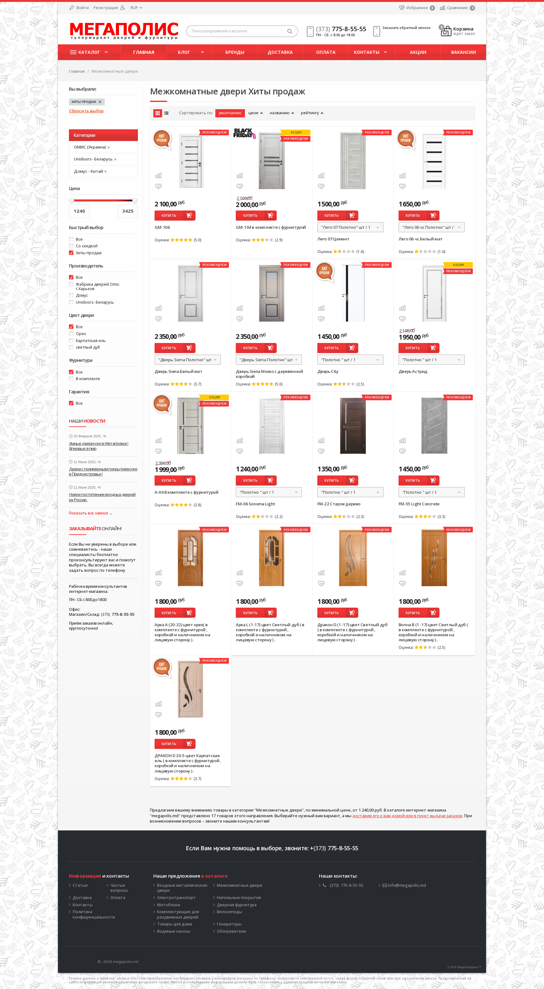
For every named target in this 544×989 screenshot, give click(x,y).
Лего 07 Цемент (333, 239)
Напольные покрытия (239, 897)
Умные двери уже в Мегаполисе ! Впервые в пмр (98, 446)
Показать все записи (88, 513)
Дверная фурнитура (237, 905)
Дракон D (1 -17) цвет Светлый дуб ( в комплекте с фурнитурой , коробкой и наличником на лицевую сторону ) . (352, 632)
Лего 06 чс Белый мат (421, 239)
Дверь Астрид (413, 371)
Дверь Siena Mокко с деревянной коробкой (269, 373)
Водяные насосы (173, 931)
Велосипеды (229, 911)
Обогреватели (231, 931)
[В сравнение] (158, 175)
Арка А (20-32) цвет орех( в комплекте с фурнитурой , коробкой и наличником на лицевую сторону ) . (182, 632)
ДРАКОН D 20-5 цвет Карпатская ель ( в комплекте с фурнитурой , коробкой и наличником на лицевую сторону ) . (188, 763)
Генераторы (229, 924)
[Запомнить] (158, 186)
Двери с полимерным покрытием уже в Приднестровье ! (103, 471)
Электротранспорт (176, 897)
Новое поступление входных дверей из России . (102, 497)
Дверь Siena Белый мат (178, 371)
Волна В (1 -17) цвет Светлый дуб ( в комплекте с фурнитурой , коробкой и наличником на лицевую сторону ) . (433, 632)
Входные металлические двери (182, 888)
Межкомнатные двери (239, 885)
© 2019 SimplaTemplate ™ (464, 967)
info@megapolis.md (406, 885)
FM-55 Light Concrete (419, 504)
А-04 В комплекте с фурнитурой (186, 492)
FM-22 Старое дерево (338, 504)
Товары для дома (174, 924)
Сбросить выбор (86, 111)
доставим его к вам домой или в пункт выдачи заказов (407, 815)
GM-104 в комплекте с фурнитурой (271, 227)
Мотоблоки (168, 905)
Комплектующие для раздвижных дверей (178, 914)
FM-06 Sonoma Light (255, 504)
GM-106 (162, 227)
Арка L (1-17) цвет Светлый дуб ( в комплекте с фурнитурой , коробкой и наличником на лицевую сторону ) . (270, 632)
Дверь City (327, 371)
